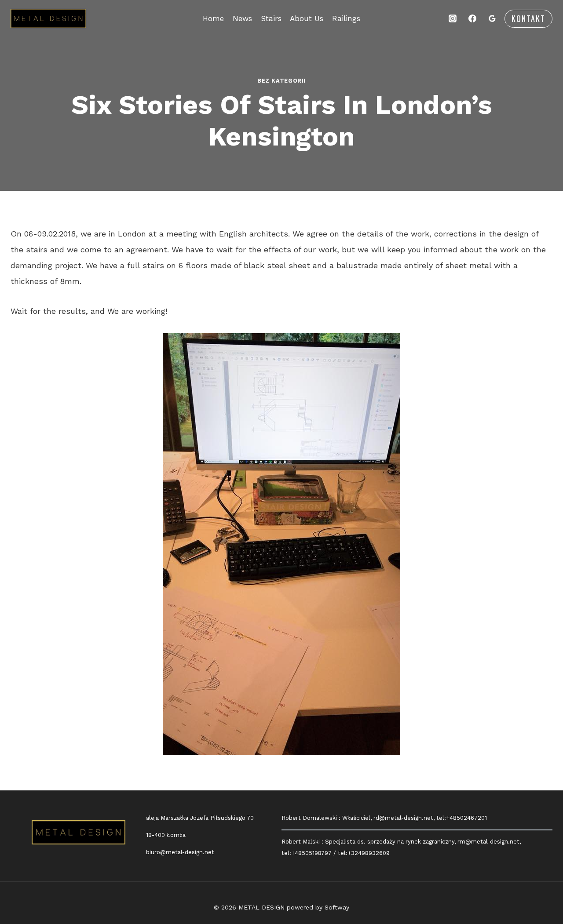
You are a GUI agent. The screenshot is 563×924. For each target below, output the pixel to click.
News (242, 18)
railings (346, 18)
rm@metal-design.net (488, 841)
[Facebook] (472, 18)
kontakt (528, 18)
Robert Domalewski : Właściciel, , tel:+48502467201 (384, 818)
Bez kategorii (281, 80)
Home (213, 18)
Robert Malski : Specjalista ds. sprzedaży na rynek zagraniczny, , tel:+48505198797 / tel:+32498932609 (401, 847)
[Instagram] (453, 18)
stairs (271, 18)
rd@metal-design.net (403, 818)
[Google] (492, 18)
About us (306, 18)
